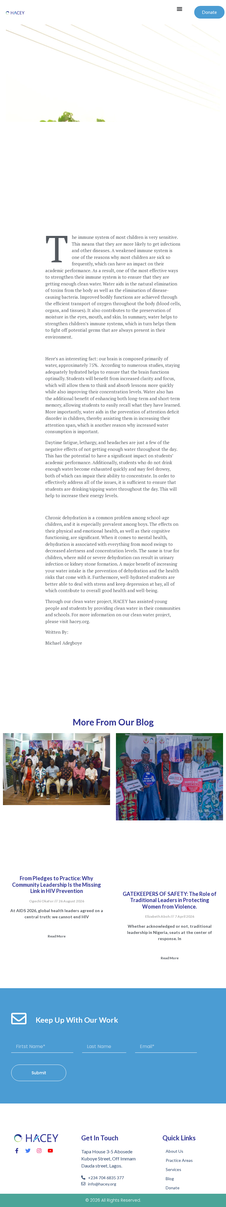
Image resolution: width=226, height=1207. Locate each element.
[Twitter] (28, 1150)
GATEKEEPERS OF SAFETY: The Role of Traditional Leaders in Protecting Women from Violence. (170, 900)
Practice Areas (179, 1160)
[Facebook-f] (16, 1150)
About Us (174, 1151)
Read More (57, 936)
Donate (173, 1187)
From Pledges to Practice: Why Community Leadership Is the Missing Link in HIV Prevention (56, 884)
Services (173, 1169)
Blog (170, 1178)
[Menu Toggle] (179, 9)
